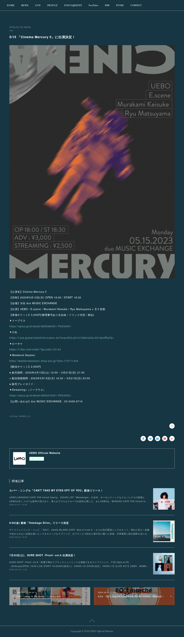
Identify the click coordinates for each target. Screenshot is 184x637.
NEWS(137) (25, 416)
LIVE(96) (13, 416)
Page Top (92, 621)
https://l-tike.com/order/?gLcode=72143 (35, 349)
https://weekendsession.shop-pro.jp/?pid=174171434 (43, 361)
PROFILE (52, 5)
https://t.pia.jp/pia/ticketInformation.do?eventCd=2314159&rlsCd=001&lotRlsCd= (61, 337)
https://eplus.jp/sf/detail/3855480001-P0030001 (40, 326)
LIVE (38, 5)
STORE (120, 5)
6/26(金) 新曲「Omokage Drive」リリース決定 (39, 523)
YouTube (93, 5)
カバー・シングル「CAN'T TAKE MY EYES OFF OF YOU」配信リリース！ (56, 490)
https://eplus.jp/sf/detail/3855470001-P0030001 (40, 395)
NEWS (25, 5)
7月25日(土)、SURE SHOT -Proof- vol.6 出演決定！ (42, 555)
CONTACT (136, 5)
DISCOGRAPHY (73, 5)
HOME (11, 5)
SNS (107, 5)
